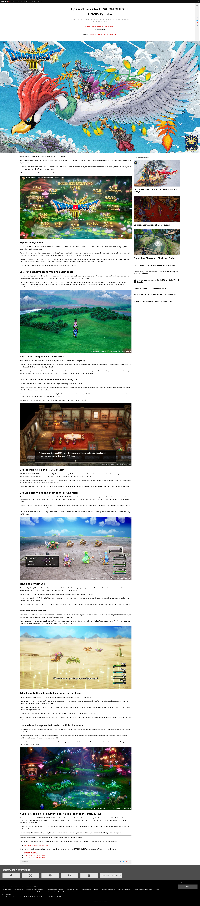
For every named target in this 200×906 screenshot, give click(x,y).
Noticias (36, 886)
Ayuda (21, 886)
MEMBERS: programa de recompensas (142, 889)
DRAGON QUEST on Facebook (34, 855)
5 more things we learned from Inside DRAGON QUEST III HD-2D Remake (156, 273)
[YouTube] (50, 875)
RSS (156, 889)
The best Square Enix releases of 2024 (150, 288)
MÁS (39, 1)
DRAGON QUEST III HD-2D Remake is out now (153, 301)
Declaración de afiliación (124, 889)
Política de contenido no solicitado (34, 889)
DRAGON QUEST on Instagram (34, 857)
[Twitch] (69, 875)
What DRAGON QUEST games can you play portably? (156, 265)
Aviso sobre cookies (86, 889)
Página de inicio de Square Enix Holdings (12, 891)
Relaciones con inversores (69, 891)
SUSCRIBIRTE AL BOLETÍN (111, 875)
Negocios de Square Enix (54, 891)
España (187, 886)
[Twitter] (30, 875)
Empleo (15, 886)
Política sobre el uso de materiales (54, 889)
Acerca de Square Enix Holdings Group (35, 891)
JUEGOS (18, 1)
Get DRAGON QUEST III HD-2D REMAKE (37, 845)
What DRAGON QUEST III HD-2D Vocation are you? (155, 295)
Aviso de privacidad (18, 889)
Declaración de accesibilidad (108, 889)
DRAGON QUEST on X (31, 853)
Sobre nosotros (6, 886)
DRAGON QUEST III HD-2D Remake (106, 34)
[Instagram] (89, 875)
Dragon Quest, (93, 34)
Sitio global (28, 886)
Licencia (96, 889)
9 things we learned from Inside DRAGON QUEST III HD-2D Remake (157, 281)
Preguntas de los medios (72, 889)
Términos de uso (6, 889)
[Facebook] (11, 875)
